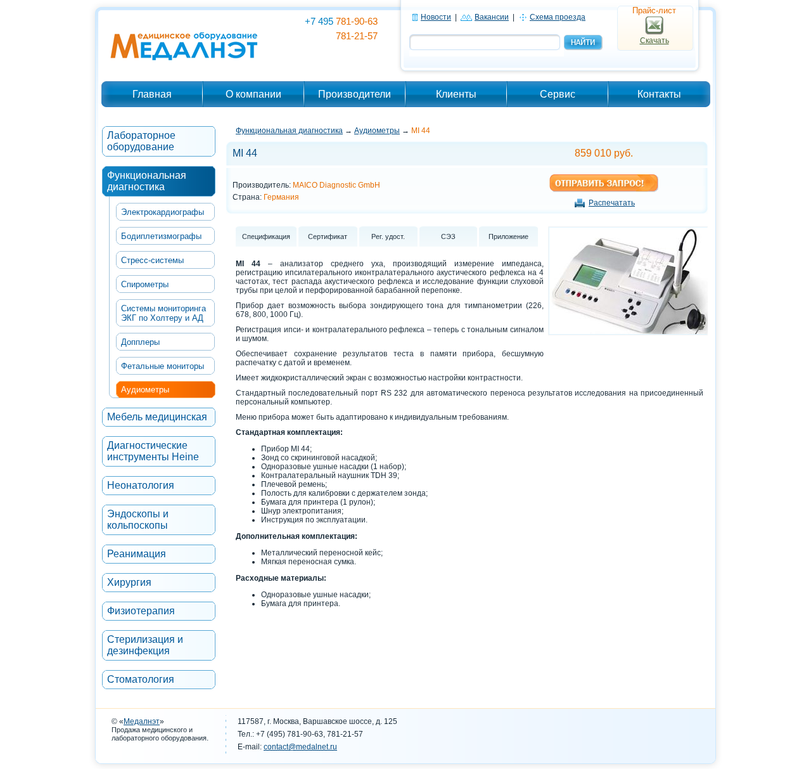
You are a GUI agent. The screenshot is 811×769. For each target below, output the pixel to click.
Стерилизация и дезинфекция (145, 645)
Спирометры (145, 284)
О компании (253, 94)
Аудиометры (145, 389)
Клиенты (456, 94)
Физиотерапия (141, 610)
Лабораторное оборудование (141, 141)
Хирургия (129, 582)
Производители (354, 94)
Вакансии (492, 17)
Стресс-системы (152, 260)
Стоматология (140, 679)
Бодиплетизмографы (161, 236)
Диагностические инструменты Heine (153, 451)
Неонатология (140, 485)
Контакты (659, 94)
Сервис (557, 94)
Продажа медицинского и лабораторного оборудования (159, 734)
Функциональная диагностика (146, 181)
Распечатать (612, 202)
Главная (152, 94)
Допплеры (140, 342)
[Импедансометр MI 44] (628, 330)
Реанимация (136, 553)
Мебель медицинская (157, 416)
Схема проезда (557, 17)
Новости (436, 17)
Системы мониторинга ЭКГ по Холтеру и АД (163, 313)
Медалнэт (142, 721)
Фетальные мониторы (162, 366)
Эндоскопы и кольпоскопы (138, 519)
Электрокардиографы (162, 212)
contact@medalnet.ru (300, 746)
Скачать (654, 40)
